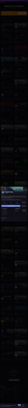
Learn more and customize (21, 406)
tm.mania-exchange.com (4, 214)
